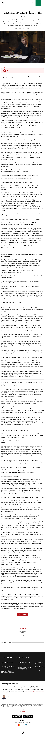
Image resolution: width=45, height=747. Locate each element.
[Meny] (43, 3)
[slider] (7, 70)
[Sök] (32, 3)
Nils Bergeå (22, 628)
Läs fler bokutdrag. (22, 614)
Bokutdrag (22, 28)
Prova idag (38, 2)
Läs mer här (30, 700)
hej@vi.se (24, 711)
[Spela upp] (4, 70)
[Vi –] (3, 3)
